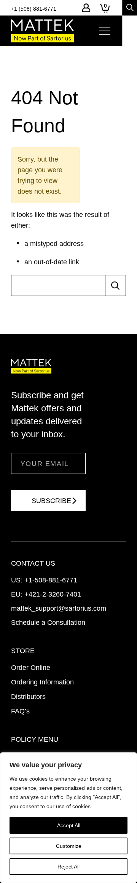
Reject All (68, 867)
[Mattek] (42, 30)
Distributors (28, 696)
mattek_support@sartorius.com (58, 608)
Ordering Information (42, 682)
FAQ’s (20, 711)
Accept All (68, 825)
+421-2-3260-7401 (52, 594)
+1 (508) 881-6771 (33, 9)
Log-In (86, 7)
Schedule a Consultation (48, 622)
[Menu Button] (104, 31)
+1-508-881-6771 (50, 580)
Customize (68, 846)
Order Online (30, 667)
